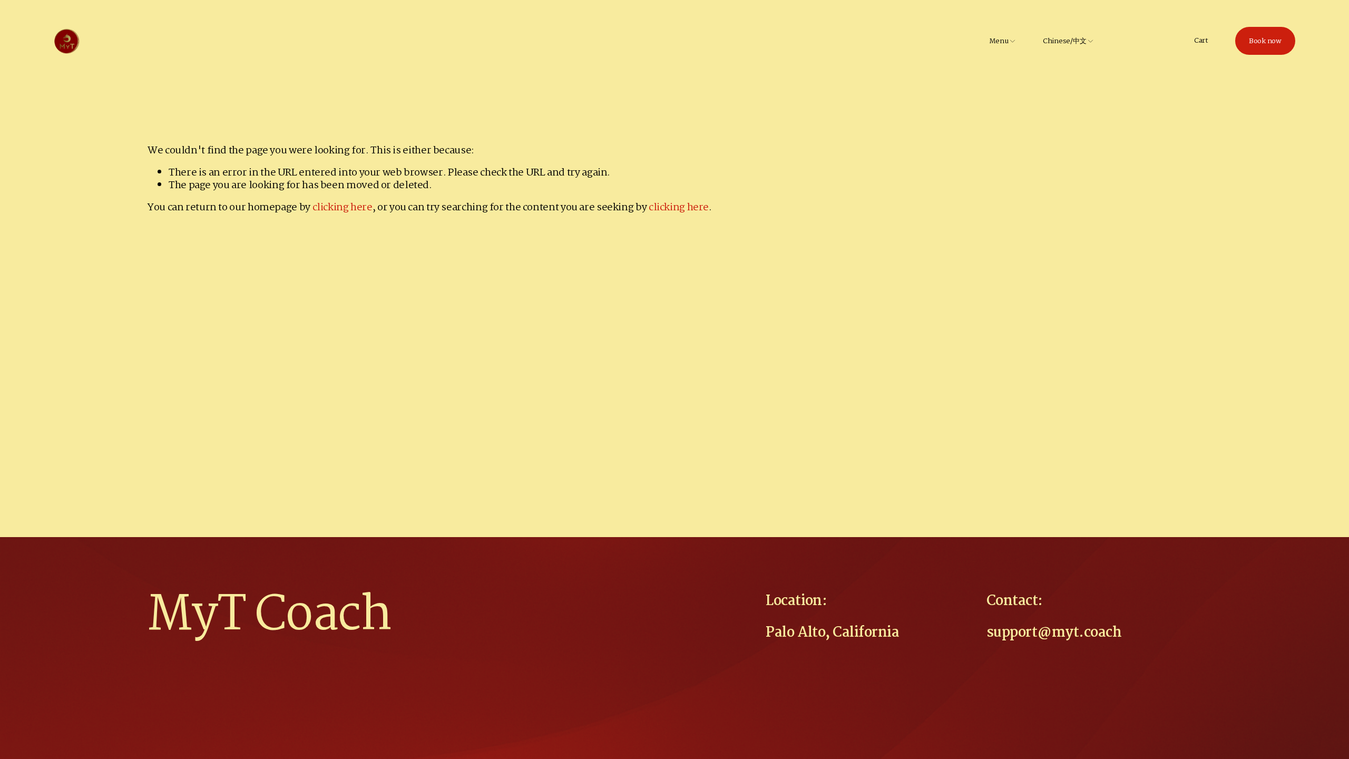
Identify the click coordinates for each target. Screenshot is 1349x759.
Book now (1265, 41)
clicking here (342, 207)
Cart (1201, 40)
